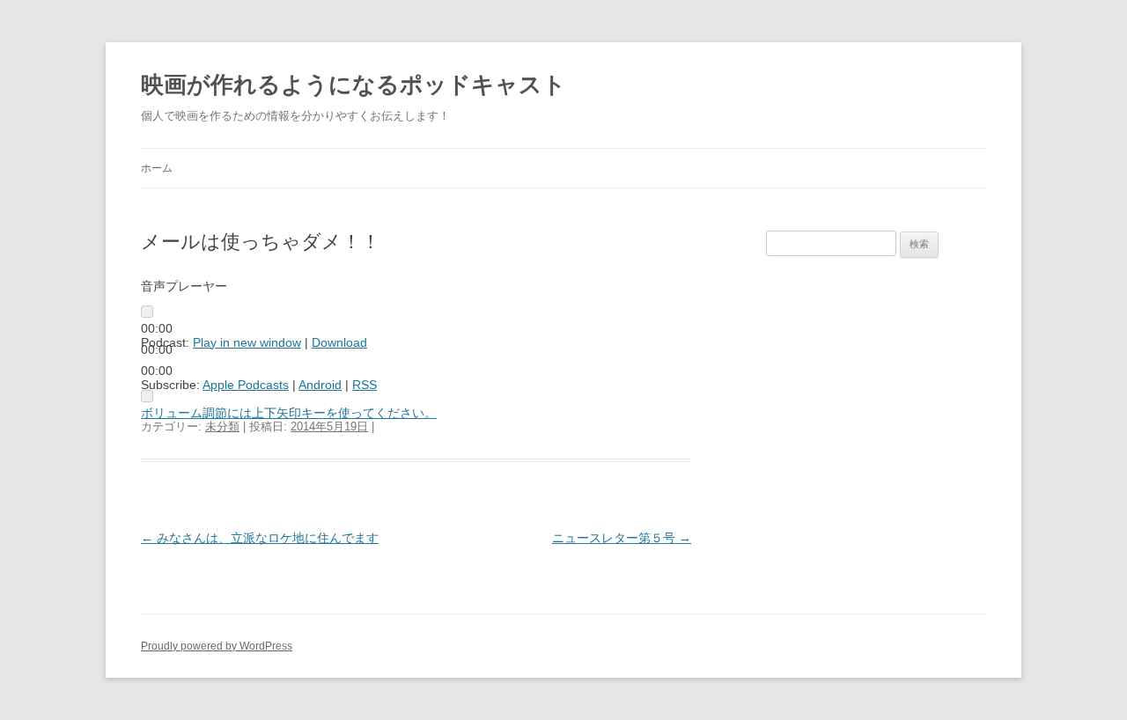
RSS (364, 385)
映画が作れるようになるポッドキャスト (353, 84)
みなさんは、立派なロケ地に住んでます (260, 538)
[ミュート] (147, 396)
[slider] (289, 413)
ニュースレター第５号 (621, 538)
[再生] (147, 311)
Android (320, 385)
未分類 (222, 426)
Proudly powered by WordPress (216, 646)
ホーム (157, 168)
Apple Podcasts (246, 385)
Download (339, 342)
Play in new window (247, 342)
